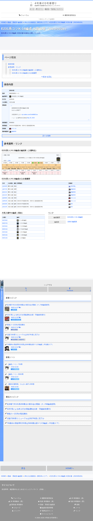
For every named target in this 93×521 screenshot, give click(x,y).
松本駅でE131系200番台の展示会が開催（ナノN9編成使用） (32, 404)
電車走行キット (47, 511)
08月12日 (4, 238)
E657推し (73, 186)
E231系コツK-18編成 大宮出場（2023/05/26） (66, 22)
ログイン (40, 9)
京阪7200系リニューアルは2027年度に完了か (25, 418)
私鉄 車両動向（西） (77, 501)
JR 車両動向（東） (78, 498)
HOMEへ (70, 468)
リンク (77, 511)
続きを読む (47, 77)
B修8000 (13, 131)
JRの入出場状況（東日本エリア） (36, 22)
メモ (32, 9)
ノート (77, 508)
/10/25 (4, 186)
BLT (71, 203)
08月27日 (4, 223)
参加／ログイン (57, 9)
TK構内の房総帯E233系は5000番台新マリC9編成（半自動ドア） (33, 423)
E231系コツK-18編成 (75, 217)
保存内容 (11, 64)
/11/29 (4, 206)
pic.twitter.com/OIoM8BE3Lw (30, 114)
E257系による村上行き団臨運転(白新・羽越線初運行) (29, 409)
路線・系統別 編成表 (15, 22)
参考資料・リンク (14, 67)
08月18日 (4, 232)
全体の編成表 (72, 222)
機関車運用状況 (47, 498)
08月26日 (4, 226)
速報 (78, 504)
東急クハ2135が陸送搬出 (17, 414)
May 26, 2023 (31, 117)
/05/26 (4, 201)
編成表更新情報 (47, 508)
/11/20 (4, 195)
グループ (16, 508)
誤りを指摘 (46, 136)
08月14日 (4, 235)
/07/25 (4, 189)
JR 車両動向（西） (17, 501)
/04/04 (4, 198)
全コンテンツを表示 (47, 19)
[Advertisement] (46, 43)
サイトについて (47, 514)
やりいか (13, 128)
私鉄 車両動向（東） (47, 501)
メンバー (16, 511)
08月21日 (4, 229)
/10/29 (4, 203)
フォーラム (17, 498)
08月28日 (4, 220)
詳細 (41, 489)
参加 (47, 9)
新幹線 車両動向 (17, 504)
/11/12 (4, 192)
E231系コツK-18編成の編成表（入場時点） (27, 70)
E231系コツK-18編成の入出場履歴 (24, 73)
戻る (23, 468)
